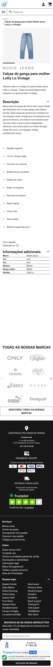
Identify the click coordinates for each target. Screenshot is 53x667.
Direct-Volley (8, 594)
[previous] (2, 379)
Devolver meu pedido (13, 536)
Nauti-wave (33, 584)
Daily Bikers (8, 587)
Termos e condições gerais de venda (20, 556)
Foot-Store (7, 601)
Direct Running (9, 590)
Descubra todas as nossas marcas (27, 411)
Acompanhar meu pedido (15, 532)
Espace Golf (8, 597)
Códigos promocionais (13, 539)
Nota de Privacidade (12, 573)
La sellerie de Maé (11, 614)
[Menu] (3, 12)
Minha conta (8, 526)
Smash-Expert (35, 590)
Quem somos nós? (11, 549)
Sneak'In (32, 594)
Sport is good (34, 601)
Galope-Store (9, 604)
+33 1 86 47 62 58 (26, 446)
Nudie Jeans (18, 68)
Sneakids (32, 597)
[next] (51, 379)
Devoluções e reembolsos (15, 559)
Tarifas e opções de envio (15, 569)
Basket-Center (9, 584)
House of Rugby (10, 611)
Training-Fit (33, 604)
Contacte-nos (26, 437)
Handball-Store (10, 607)
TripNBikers (34, 611)
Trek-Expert (33, 607)
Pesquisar (18, 11)
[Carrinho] (50, 4)
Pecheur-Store (35, 587)
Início (5, 18)
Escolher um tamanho (26, 663)
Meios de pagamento (12, 566)
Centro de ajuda (10, 529)
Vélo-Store (33, 614)
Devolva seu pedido (26, 489)
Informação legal (10, 563)
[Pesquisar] (10, 12)
